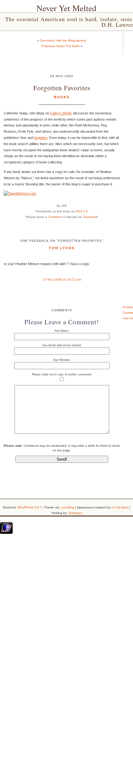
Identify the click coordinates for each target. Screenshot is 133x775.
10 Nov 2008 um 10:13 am (62, 279)
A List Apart (120, 507)
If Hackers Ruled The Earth (60, 46)
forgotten (40, 138)
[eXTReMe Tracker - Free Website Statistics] (6, 532)
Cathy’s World (60, 113)
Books (62, 97)
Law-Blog (67, 507)
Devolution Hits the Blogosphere (63, 40)
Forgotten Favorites (61, 87)
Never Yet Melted (66, 8)
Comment (55, 217)
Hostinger (75, 513)
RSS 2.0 (82, 211)
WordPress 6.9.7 (29, 507)
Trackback (90, 217)
